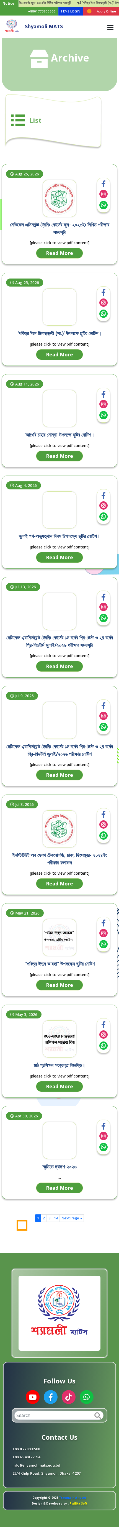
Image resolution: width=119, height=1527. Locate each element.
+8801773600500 (41, 11)
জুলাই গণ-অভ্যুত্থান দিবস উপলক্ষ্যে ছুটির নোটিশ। (59, 536)
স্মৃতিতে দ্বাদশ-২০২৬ (60, 1166)
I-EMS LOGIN (70, 11)
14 (56, 1218)
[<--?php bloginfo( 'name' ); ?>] (12, 26)
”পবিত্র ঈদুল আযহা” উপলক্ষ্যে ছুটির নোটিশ (60, 963)
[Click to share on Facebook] (103, 184)
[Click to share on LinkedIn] (103, 194)
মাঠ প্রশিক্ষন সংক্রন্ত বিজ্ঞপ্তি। (59, 1065)
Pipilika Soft (78, 1503)
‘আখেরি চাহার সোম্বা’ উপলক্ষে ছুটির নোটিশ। (59, 434)
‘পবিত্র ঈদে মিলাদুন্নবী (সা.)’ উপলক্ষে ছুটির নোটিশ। (60, 333)
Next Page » (72, 1218)
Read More (59, 253)
